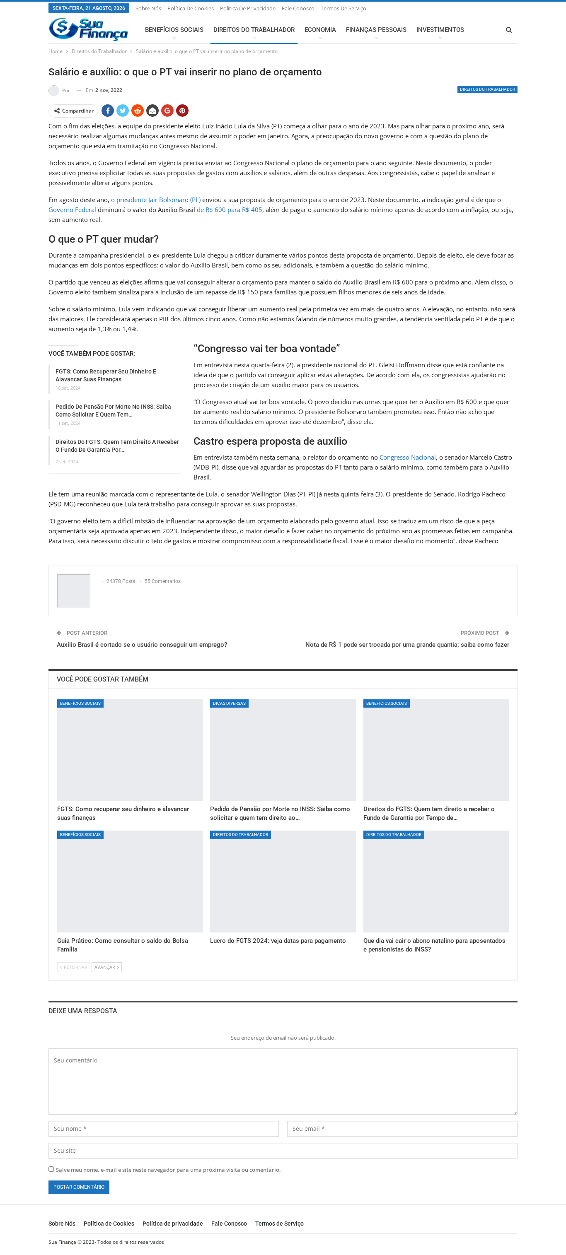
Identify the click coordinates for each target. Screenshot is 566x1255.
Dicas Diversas (229, 703)
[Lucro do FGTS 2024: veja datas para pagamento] (283, 881)
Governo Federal (72, 209)
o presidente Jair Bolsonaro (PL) (156, 199)
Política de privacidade (248, 8)
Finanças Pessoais (376, 30)
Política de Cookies (190, 8)
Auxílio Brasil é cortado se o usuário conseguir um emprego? (142, 644)
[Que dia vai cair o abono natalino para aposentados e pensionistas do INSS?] (436, 881)
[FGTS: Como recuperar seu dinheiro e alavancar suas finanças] (130, 750)
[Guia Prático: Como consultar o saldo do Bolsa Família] (130, 881)
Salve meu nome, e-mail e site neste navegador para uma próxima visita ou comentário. (168, 1169)
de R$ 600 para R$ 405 (229, 209)
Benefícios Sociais (174, 30)
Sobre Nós (148, 8)
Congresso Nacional (407, 457)
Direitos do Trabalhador (254, 30)
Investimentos (440, 30)
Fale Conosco (298, 8)
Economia (320, 30)
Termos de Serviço (343, 8)
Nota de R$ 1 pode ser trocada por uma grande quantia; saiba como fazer (407, 644)
